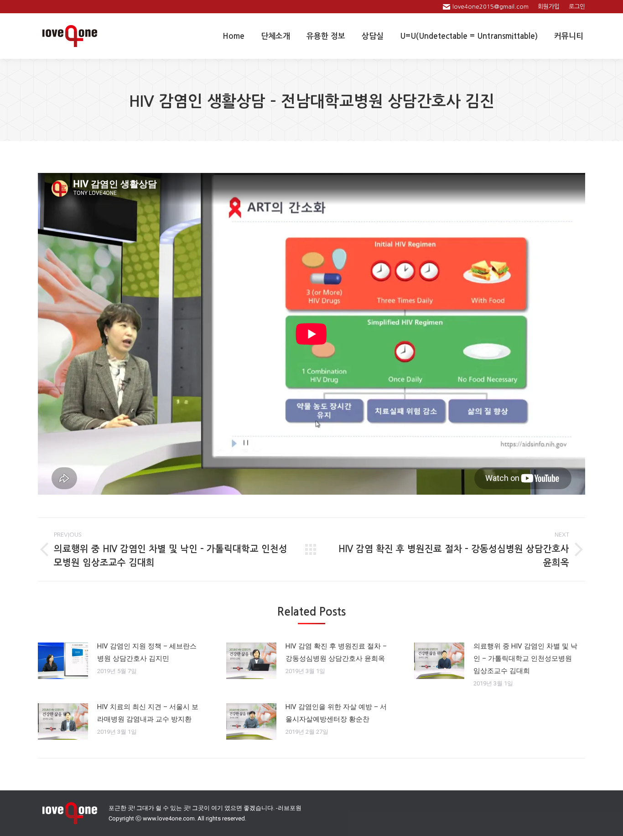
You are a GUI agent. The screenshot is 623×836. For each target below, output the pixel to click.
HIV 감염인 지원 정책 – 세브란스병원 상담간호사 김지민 (147, 652)
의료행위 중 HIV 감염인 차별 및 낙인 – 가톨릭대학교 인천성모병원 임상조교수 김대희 (525, 658)
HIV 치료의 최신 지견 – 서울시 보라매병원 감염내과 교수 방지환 (147, 713)
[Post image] (63, 661)
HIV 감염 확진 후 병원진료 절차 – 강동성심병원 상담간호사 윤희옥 (336, 652)
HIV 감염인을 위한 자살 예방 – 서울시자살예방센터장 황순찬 (336, 713)
